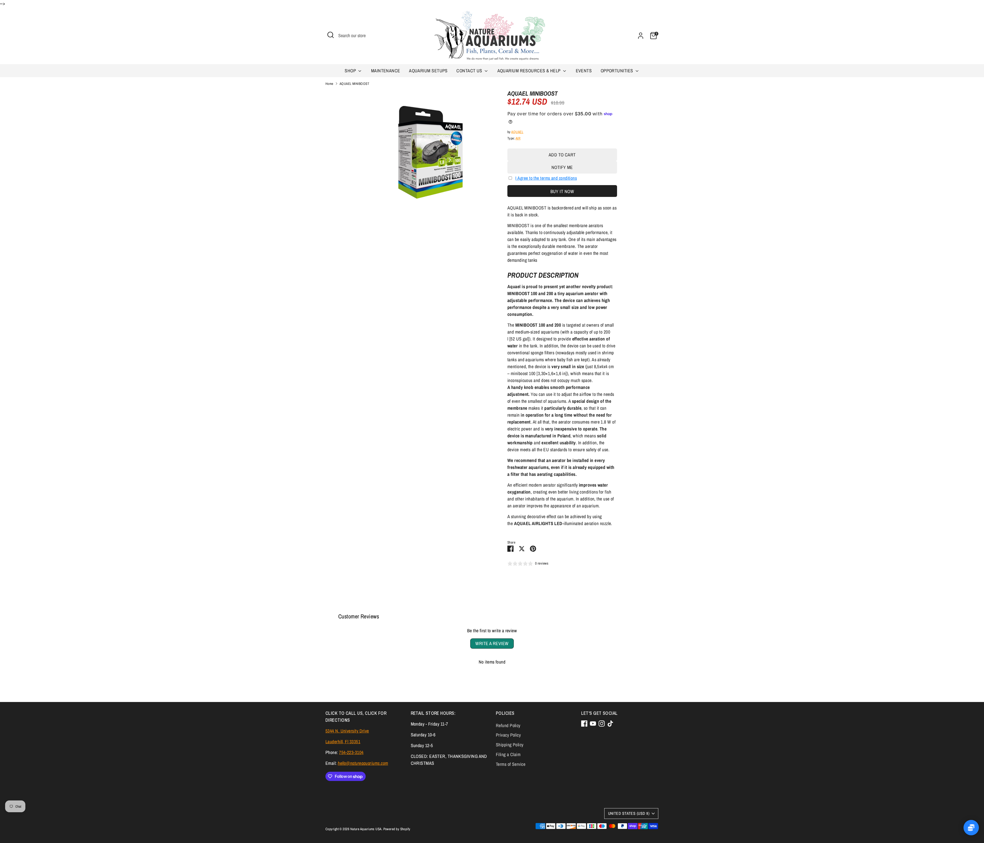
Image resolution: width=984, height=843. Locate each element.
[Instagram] (602, 723)
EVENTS (584, 70)
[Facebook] (584, 723)
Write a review (491, 643)
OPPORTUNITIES (617, 70)
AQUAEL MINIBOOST (354, 83)
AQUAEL (517, 131)
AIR (518, 138)
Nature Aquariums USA (366, 829)
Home (329, 83)
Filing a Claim (508, 754)
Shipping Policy (510, 744)
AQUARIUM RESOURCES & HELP (529, 70)
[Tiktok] (610, 723)
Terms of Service (510, 764)
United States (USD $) (628, 813)
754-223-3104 (351, 752)
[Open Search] (330, 35)
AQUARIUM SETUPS (428, 70)
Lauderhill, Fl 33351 (342, 741)
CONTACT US (469, 70)
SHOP (351, 70)
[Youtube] (593, 723)
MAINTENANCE (385, 70)
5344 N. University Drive (347, 731)
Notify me (562, 167)
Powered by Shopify (397, 829)
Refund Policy (508, 725)
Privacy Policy (508, 735)
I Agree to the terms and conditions (546, 178)
